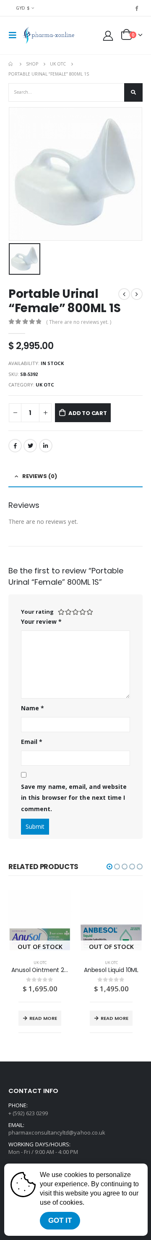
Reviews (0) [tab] (39, 476)
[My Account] (108, 35)
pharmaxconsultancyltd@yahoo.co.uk (56, 1132)
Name (32, 708)
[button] (109, 867)
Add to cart (87, 413)
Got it (60, 1220)
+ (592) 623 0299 (28, 1113)
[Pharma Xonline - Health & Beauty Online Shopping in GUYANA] (48, 35)
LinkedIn (45, 445)
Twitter (30, 445)
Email (32, 742)
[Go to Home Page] (11, 64)
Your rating (37, 611)
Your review (41, 621)
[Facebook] (136, 8)
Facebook (15, 445)
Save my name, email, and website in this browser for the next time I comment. (74, 798)
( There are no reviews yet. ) (78, 322)
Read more (43, 1018)
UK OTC (45, 384)
